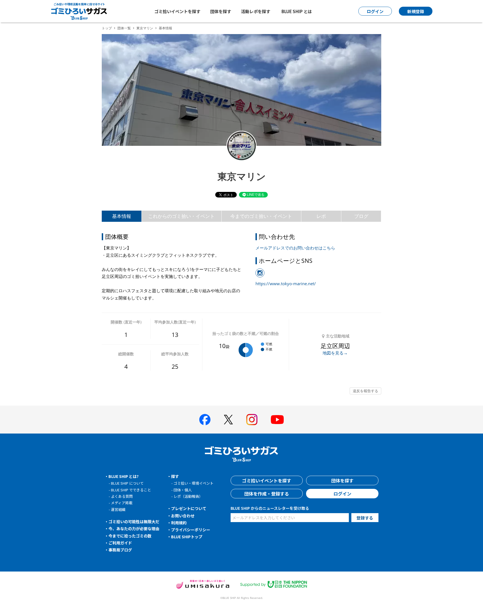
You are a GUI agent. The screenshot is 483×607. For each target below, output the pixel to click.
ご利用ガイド (120, 543)
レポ (321, 216)
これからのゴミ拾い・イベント (181, 216)
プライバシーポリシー (190, 529)
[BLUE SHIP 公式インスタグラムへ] (251, 419)
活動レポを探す (255, 11)
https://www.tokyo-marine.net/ (285, 283)
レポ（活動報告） (188, 496)
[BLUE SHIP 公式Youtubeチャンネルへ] (277, 419)
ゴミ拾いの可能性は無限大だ (133, 521)
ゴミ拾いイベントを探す (177, 11)
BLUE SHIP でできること (131, 489)
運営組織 (118, 509)
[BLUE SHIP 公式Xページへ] (228, 419)
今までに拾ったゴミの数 (129, 536)
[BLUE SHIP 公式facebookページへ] (204, 419)
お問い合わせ (183, 515)
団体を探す (220, 11)
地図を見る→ (335, 353)
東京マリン (144, 28)
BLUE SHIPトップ (186, 536)
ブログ (361, 216)
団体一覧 (124, 28)
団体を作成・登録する (266, 493)
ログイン (342, 493)
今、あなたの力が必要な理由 (133, 528)
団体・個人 (183, 489)
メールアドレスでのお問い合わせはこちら (295, 248)
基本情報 (121, 216)
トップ (107, 28)
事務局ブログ (120, 550)
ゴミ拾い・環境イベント (194, 483)
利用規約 (179, 522)
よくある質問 (122, 496)
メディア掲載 (121, 502)
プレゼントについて (188, 508)
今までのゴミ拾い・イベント (261, 216)
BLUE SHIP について (127, 483)
